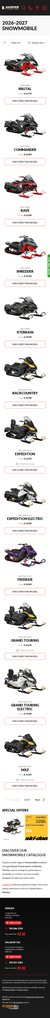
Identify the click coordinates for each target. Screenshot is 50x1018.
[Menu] (45, 8)
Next (37, 799)
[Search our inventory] (23, 7)
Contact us (7, 884)
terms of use (23, 990)
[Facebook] (19, 934)
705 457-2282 (16, 962)
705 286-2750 (16, 928)
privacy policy (10, 990)
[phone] (30, 7)
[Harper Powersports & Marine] (10, 7)
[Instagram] (23, 934)
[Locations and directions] (37, 7)
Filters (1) (15, 42)
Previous (14, 799)
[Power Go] (25, 1007)
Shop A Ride (18, 1002)
